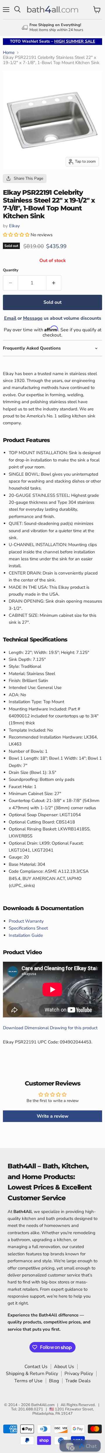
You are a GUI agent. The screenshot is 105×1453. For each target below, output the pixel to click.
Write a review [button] (53, 1116)
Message (33, 318)
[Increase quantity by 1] (53, 282)
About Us (64, 1366)
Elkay (14, 226)
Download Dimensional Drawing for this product (50, 1028)
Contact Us (36, 1366)
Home (9, 52)
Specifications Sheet (28, 928)
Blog (54, 1381)
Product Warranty (26, 921)
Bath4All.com (43, 1404)
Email (10, 318)
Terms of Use (28, 1381)
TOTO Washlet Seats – (52, 41)
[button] (17, 235)
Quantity (10, 270)
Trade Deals (78, 1381)
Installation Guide (26, 935)
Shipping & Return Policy (32, 1373)
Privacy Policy (78, 1373)
